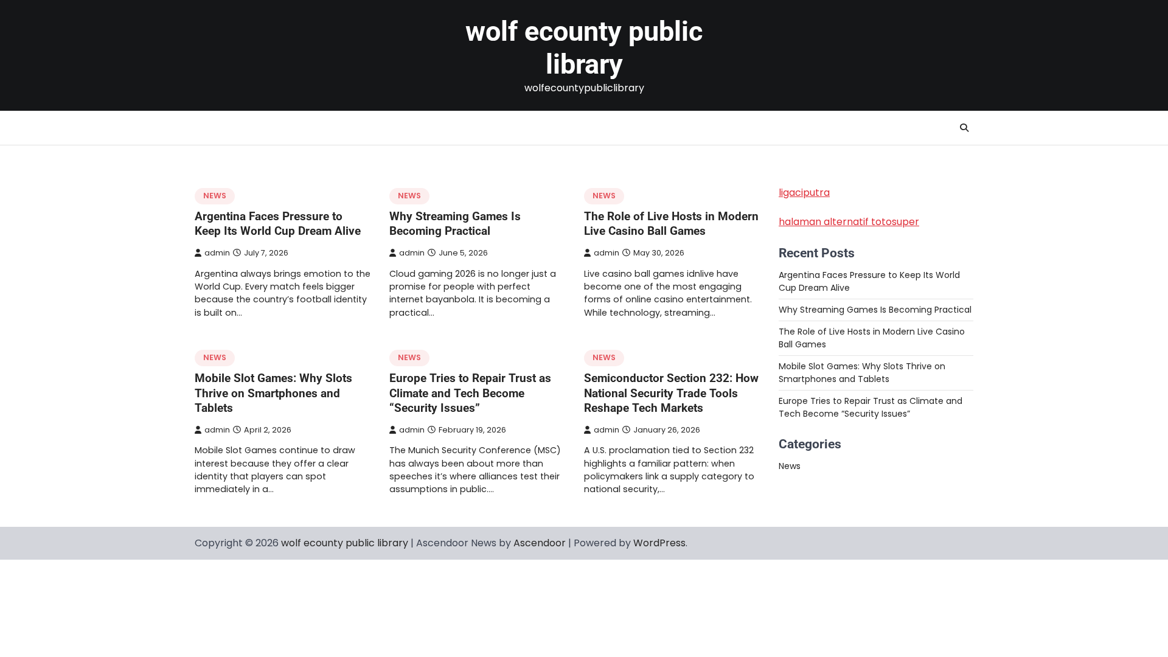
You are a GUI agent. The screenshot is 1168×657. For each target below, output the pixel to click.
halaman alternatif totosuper (849, 222)
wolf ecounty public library (584, 47)
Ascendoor (539, 543)
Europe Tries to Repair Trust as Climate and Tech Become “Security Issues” (470, 393)
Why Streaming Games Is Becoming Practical (455, 223)
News (214, 195)
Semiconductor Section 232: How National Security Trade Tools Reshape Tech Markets (671, 393)
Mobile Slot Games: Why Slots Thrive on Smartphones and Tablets (273, 393)
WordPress (659, 543)
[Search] (964, 128)
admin (217, 253)
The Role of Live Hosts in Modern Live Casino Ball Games (671, 223)
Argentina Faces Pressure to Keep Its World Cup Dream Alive (278, 223)
